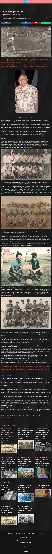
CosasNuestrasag (27, 415)
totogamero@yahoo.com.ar (26, 542)
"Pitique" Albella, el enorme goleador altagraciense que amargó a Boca (42, 434)
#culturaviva (34, 415)
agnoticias (10, 533)
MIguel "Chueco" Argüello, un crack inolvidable (24, 461)
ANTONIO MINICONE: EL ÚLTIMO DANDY (7, 487)
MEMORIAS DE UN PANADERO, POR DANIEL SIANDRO (24, 488)
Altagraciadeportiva (10, 415)
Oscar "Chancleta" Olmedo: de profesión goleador (42, 461)
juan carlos (7, 14)
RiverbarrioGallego (5, 417)
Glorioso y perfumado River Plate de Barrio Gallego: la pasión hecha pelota (7, 434)
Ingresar (42, 533)
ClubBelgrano (18, 415)
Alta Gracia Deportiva (8, 9)
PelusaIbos (40, 415)
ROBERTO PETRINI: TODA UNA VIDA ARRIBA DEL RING (8, 461)
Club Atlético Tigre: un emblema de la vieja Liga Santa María (25, 509)
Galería (46, 27)
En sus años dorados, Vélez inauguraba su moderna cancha (25, 433)
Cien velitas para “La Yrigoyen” (42, 486)
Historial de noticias (21, 533)
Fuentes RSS (32, 533)
